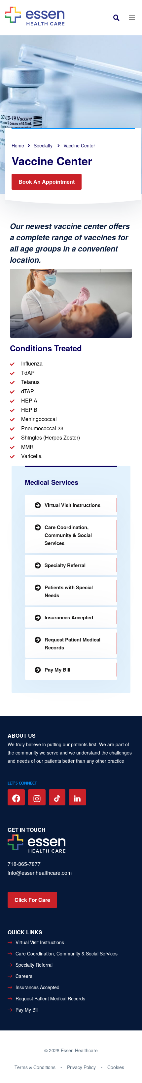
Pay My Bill (57, 669)
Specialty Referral (65, 565)
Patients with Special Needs (69, 591)
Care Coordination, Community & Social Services (68, 535)
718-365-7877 (24, 864)
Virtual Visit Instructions (72, 505)
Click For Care (32, 900)
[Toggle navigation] (131, 17)
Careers (24, 976)
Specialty (44, 145)
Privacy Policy (81, 1067)
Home (18, 145)
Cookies (115, 1067)
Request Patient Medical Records (72, 643)
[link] (118, 17)
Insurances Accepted (69, 617)
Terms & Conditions (35, 1067)
